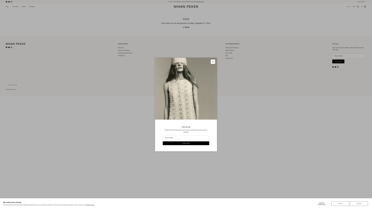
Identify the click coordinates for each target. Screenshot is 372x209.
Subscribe (186, 143)
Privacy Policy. (90, 205)
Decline (359, 203)
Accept (340, 203)
